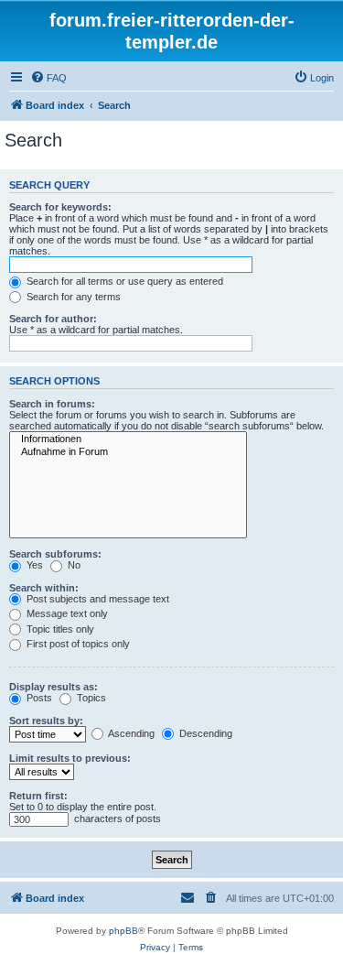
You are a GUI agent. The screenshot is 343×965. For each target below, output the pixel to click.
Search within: (44, 587)
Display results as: (53, 686)
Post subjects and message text (96, 598)
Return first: (38, 795)
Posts (38, 697)
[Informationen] (128, 439)
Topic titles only (59, 628)
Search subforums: (55, 553)
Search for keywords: (60, 206)
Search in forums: (52, 403)
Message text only (66, 613)
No (72, 564)
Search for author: (53, 318)
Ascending (130, 733)
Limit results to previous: (70, 758)
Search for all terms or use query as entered (123, 281)
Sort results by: (46, 720)
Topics (90, 697)
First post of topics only (77, 643)
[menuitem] (48, 78)
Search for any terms (72, 296)
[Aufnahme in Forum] (128, 452)
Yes (33, 564)
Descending (204, 733)
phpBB (123, 931)
